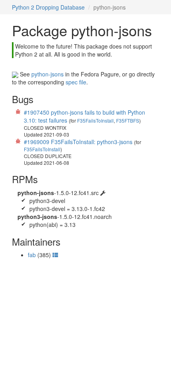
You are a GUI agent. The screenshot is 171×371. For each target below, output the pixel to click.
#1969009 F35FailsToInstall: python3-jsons (78, 142)
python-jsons (47, 74)
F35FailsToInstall (95, 120)
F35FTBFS (127, 120)
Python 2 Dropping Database (48, 7)
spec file (76, 82)
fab (32, 255)
